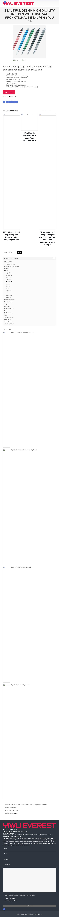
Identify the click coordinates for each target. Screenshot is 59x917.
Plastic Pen (8, 290)
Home (5, 848)
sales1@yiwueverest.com (11, 813)
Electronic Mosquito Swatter (11, 266)
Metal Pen (8, 284)
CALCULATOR (8, 261)
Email (16, 102)
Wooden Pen (9, 297)
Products (6, 854)
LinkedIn (10, 102)
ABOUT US (7, 859)
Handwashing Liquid (9, 299)
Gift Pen (6, 270)
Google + (13, 102)
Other (5, 315)
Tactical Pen (9, 295)
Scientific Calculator (9, 317)
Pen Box (8, 286)
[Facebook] (5, 2)
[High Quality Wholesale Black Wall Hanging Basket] (6, 507)
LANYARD (7, 306)
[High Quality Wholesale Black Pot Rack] (6, 624)
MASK (6, 310)
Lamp (5, 304)
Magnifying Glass (8, 308)
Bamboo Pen (9, 275)
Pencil (7, 288)
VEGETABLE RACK (9, 324)
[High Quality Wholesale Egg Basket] (6, 742)
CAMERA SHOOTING (9, 264)
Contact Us (7, 864)
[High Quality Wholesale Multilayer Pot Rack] (6, 389)
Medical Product (8, 312)
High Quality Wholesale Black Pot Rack (21, 567)
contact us (8, 92)
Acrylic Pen (8, 273)
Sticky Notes (7, 319)
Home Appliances (8, 301)
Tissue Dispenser (8, 321)
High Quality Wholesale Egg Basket (20, 685)
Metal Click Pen (13, 96)
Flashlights (7, 268)
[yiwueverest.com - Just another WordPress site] (18, 3)
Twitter (7, 102)
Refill (7, 293)
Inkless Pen (8, 279)
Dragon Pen (9, 277)
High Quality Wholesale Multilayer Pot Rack (22, 332)
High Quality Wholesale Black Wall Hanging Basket (24, 450)
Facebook (4, 102)
